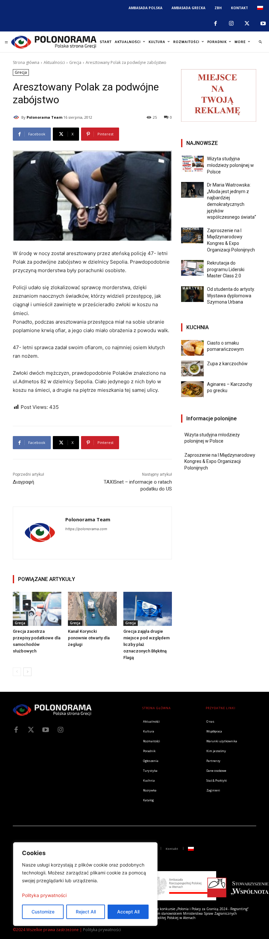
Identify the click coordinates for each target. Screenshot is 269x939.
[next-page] (27, 672)
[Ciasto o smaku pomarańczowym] (192, 348)
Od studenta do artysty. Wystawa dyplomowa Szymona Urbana (231, 296)
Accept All (128, 911)
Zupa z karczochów (227, 363)
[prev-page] (17, 672)
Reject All (86, 911)
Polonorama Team (44, 117)
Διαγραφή (23, 482)
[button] (260, 42)
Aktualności (54, 62)
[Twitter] (31, 730)
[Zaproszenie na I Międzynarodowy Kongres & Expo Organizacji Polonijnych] (192, 235)
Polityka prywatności (44, 895)
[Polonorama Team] (17, 117)
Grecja (75, 62)
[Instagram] (231, 23)
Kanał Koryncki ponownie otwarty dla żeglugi (89, 638)
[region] (85, 884)
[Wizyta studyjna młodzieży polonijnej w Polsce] (192, 163)
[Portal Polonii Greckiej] (53, 42)
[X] (247, 23)
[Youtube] (45, 730)
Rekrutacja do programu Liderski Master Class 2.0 (225, 269)
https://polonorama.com (86, 529)
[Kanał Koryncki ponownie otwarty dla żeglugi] (92, 609)
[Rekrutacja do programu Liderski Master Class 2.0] (192, 268)
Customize (42, 911)
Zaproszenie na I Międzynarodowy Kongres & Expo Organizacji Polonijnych (219, 461)
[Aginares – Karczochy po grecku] (192, 389)
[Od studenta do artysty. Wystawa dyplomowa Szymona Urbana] (192, 294)
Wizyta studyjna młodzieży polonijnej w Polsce (230, 165)
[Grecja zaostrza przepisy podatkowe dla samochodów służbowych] (37, 609)
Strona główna (26, 62)
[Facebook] (215, 23)
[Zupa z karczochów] (192, 368)
